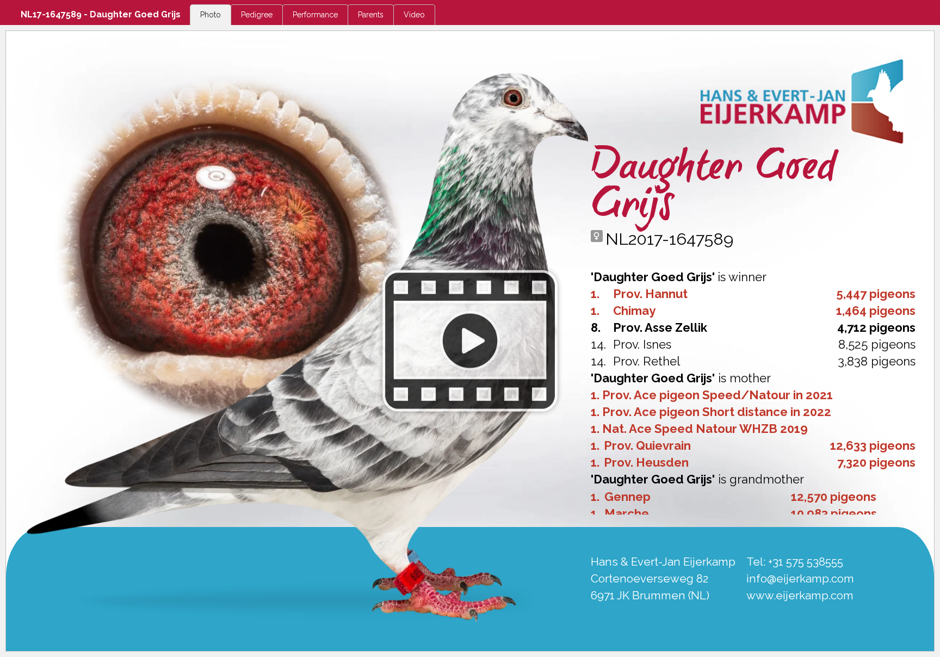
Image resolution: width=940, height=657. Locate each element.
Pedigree (257, 14)
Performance (315, 14)
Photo (210, 14)
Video (414, 14)
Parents (371, 14)
